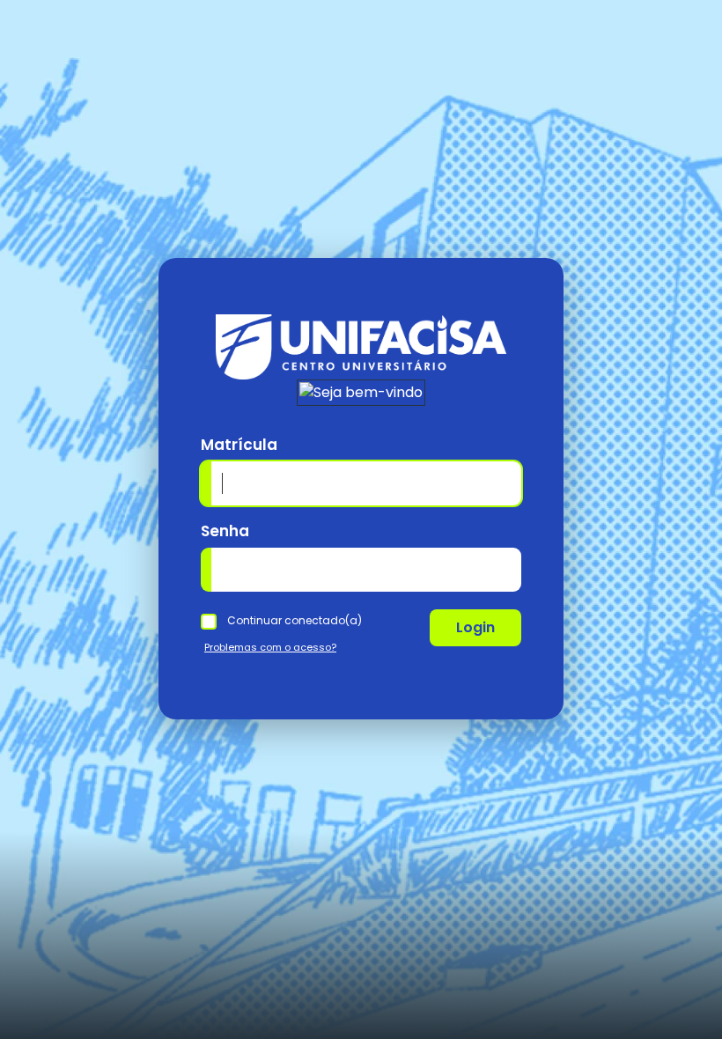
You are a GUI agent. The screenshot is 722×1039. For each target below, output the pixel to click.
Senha (225, 531)
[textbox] (361, 570)
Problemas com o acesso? (270, 647)
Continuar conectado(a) (294, 620)
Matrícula (239, 444)
